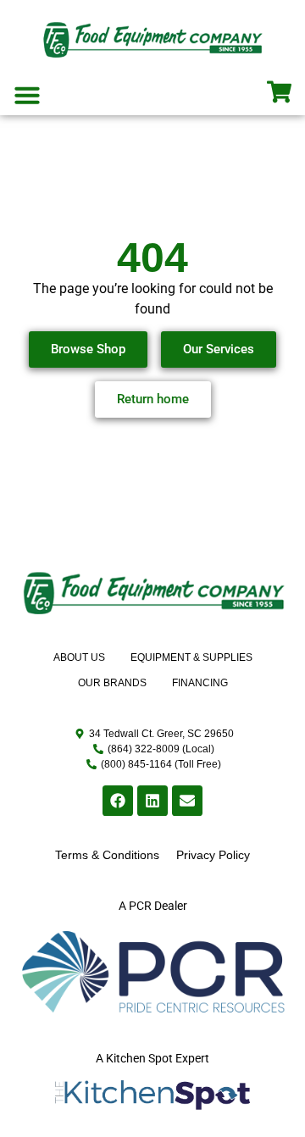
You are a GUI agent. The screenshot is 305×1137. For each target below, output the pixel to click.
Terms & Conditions (107, 855)
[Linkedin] (152, 800)
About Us (79, 657)
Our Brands (112, 683)
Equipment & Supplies (191, 657)
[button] (27, 95)
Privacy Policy (213, 855)
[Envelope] (187, 800)
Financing (200, 683)
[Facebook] (118, 800)
